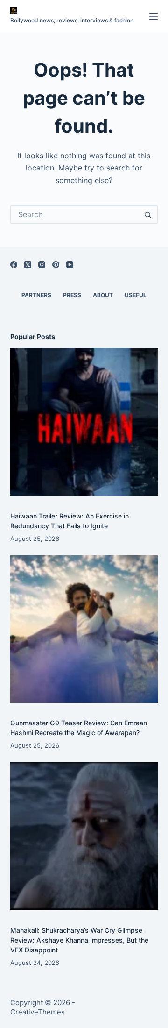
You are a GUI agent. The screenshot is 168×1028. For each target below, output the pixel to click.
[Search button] (147, 214)
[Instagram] (41, 264)
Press (72, 294)
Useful (136, 294)
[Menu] (153, 16)
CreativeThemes (37, 1011)
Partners (36, 294)
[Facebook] (13, 264)
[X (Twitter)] (27, 264)
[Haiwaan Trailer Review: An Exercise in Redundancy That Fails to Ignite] (84, 422)
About (103, 294)
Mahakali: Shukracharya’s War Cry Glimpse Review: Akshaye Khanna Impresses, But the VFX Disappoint (79, 940)
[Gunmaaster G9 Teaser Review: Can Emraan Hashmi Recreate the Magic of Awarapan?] (84, 629)
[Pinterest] (55, 264)
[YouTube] (69, 264)
